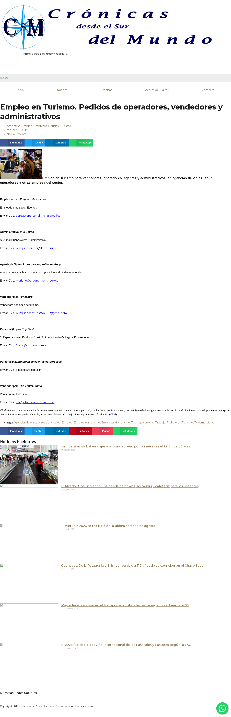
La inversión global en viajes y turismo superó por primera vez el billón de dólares (125, 446)
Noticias (62, 90)
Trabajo (160, 422)
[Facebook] (4, 64)
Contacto (208, 90)
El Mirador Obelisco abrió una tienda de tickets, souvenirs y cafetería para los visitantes (130, 486)
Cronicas (106, 90)
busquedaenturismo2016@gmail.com (41, 313)
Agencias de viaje (24, 422)
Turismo (65, 126)
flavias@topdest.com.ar (31, 345)
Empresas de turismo (115, 422)
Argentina (13, 126)
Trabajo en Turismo (180, 422)
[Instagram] (43, 64)
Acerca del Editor (157, 90)
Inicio (20, 90)
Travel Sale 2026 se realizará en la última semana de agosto (108, 526)
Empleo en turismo (87, 422)
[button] (12, 143)
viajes (210, 422)
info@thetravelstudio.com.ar (35, 402)
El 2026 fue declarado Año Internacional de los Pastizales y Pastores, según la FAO (126, 645)
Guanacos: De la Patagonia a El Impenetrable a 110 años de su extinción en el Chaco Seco (132, 565)
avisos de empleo (49, 422)
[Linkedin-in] (31, 699)
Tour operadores (142, 422)
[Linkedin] (120, 64)
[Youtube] (158, 64)
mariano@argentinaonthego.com (38, 280)
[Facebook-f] (4, 699)
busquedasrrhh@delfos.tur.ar (36, 248)
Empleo (27, 126)
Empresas (40, 126)
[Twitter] (81, 64)
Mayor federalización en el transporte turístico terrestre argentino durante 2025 (125, 605)
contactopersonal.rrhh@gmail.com (39, 215)
